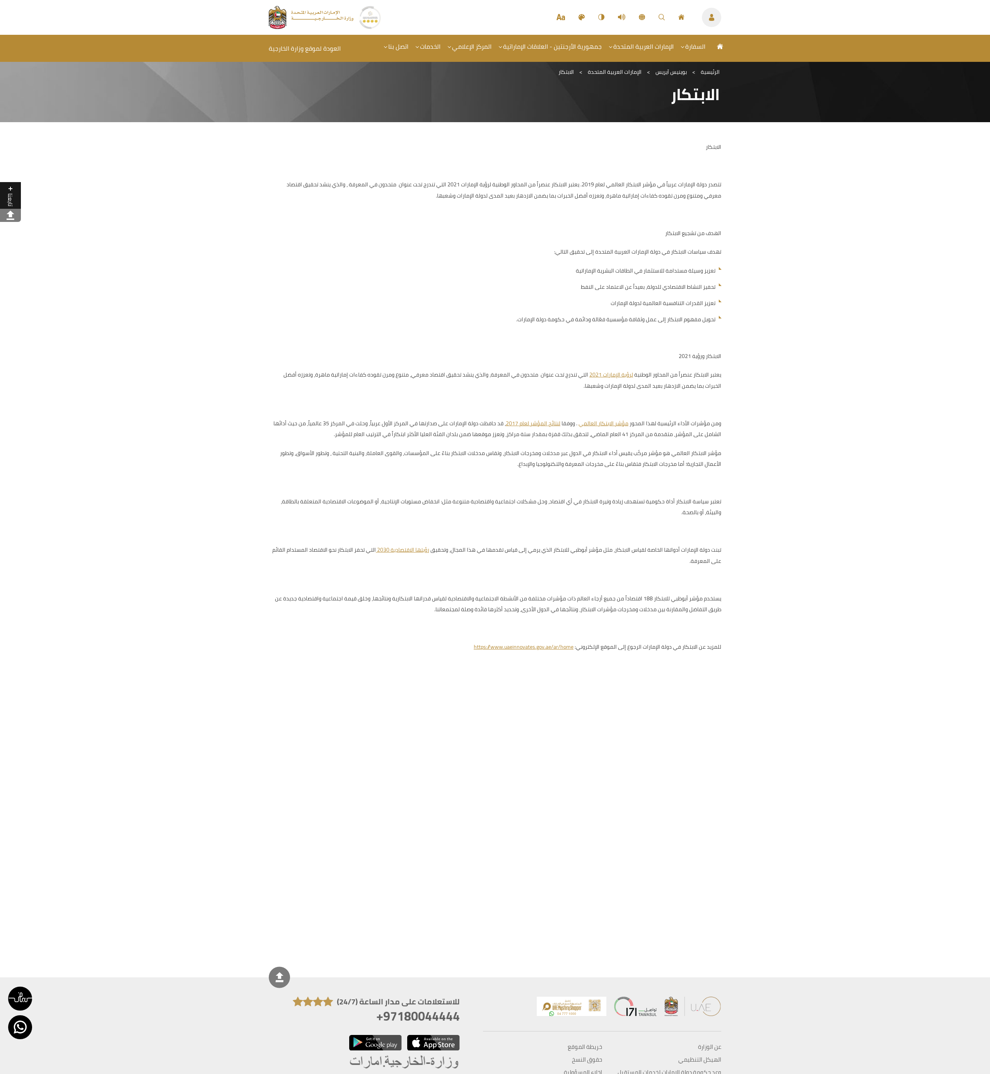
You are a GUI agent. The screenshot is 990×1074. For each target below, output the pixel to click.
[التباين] (601, 17)
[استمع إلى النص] (621, 17)
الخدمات (430, 46)
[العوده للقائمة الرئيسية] (312, 26)
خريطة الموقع (585, 1046)
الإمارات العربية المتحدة (643, 46)
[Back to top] (279, 977)
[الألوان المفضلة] (582, 17)
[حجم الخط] (560, 17)
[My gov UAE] (635, 1008)
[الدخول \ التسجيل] (711, 17)
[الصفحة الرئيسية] (681, 17)
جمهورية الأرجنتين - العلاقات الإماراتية (552, 46)
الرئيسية (710, 71)
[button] (20, 999)
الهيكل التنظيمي (699, 1059)
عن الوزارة (709, 1046)
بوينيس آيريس (671, 71)
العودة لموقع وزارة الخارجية (305, 48)
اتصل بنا (398, 46)
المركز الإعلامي (472, 46)
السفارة (695, 46)
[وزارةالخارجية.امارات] (405, 1063)
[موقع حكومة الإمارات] (693, 1008)
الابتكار (566, 71)
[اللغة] (642, 17)
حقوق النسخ (587, 1059)
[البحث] (662, 17)
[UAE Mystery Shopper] (571, 1008)
